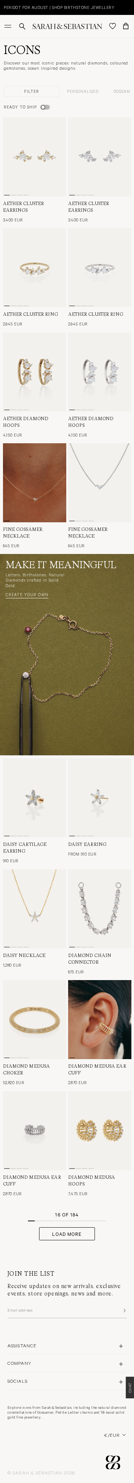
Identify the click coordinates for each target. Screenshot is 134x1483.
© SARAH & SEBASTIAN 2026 (41, 1473)
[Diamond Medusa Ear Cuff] (99, 1019)
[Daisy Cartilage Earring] (34, 797)
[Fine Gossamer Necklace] (34, 482)
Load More (67, 1233)
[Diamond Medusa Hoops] (99, 1130)
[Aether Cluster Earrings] (34, 156)
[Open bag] (125, 26)
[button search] (22, 26)
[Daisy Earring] (99, 797)
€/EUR (112, 1435)
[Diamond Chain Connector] (99, 908)
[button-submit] (124, 1310)
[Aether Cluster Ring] (34, 267)
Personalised (83, 91)
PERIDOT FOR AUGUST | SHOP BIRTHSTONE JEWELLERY (59, 7)
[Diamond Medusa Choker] (34, 1019)
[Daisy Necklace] (34, 908)
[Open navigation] (8, 26)
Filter (31, 91)
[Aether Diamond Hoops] (34, 372)
